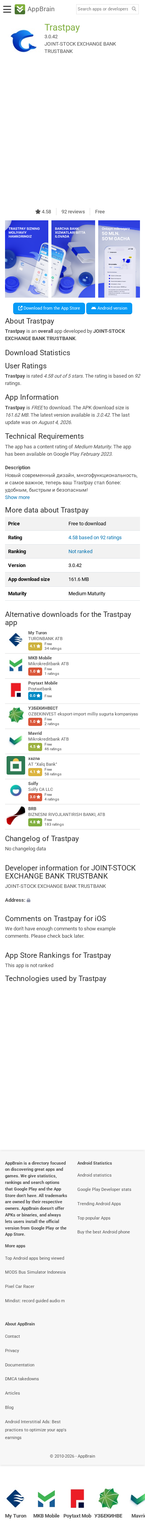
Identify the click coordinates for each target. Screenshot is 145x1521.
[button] (72, 899)
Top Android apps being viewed (34, 1258)
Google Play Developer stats (104, 1189)
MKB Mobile (40, 658)
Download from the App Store (51, 308)
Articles (12, 1393)
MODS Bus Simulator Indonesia (35, 1272)
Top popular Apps (94, 1218)
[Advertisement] (72, 133)
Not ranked (80, 551)
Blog (9, 1407)
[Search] (133, 9)
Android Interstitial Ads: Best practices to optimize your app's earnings (36, 1430)
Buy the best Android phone (103, 1232)
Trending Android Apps (99, 1203)
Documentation (19, 1365)
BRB (32, 809)
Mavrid (35, 733)
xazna (34, 758)
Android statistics (94, 1175)
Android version (111, 308)
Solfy (33, 784)
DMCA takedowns (22, 1378)
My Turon (37, 633)
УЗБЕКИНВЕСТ (43, 708)
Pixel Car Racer (19, 1286)
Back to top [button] (129, 1465)
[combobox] (103, 9)
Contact (12, 1336)
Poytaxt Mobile (43, 683)
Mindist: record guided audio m (35, 1300)
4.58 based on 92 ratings (95, 537)
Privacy (12, 1350)
